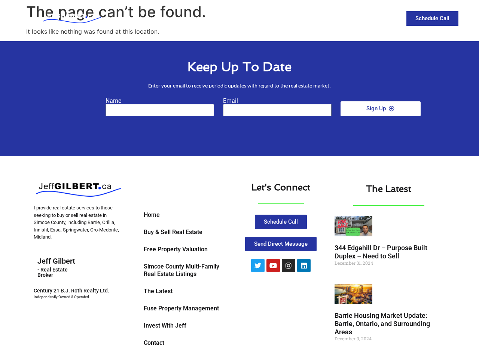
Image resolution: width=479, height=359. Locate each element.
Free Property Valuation (176, 249)
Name (113, 101)
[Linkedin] (304, 265)
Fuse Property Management (181, 308)
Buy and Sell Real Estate (259, 17)
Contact (368, 17)
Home (152, 214)
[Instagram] (288, 265)
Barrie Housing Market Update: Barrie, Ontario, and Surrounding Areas (382, 323)
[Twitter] (258, 265)
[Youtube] (273, 265)
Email (230, 101)
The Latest (328, 17)
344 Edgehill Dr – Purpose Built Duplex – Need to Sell (381, 252)
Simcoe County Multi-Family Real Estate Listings (181, 270)
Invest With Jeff (165, 325)
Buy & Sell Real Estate (173, 232)
